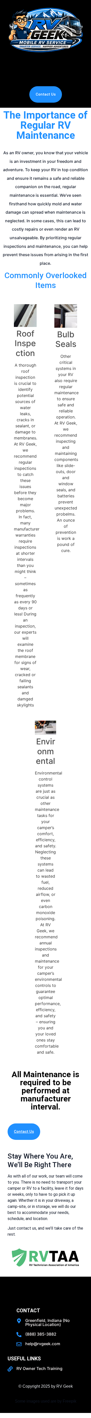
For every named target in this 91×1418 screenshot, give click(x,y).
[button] (45, 71)
